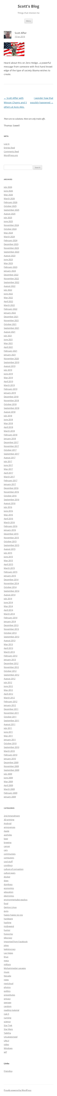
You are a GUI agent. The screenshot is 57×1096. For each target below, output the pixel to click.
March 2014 (9, 613)
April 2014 (8, 610)
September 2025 (11, 209)
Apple (6, 831)
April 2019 (8, 381)
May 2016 (8, 514)
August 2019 (9, 366)
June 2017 (8, 465)
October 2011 (10, 716)
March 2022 (9, 305)
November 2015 (11, 537)
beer (6, 838)
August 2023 (9, 255)
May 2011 (8, 735)
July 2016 (8, 507)
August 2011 (9, 724)
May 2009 (8, 781)
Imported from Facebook (16, 941)
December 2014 (11, 579)
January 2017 (10, 484)
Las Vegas (8, 953)
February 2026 (10, 202)
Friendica (8, 1071)
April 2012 (8, 693)
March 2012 (9, 697)
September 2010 (11, 747)
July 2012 (8, 682)
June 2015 (8, 556)
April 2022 (8, 301)
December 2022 (11, 274)
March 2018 (9, 430)
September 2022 (11, 282)
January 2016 (10, 530)
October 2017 (10, 450)
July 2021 (8, 335)
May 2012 (8, 690)
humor (7, 930)
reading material (11, 1010)
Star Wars (8, 1029)
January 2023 (10, 270)
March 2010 (9, 751)
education (8, 892)
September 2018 (11, 408)
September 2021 (11, 328)
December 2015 (11, 533)
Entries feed (9, 147)
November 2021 (11, 320)
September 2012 (11, 674)
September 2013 (11, 636)
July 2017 (8, 461)
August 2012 (9, 678)
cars (6, 850)
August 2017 (9, 457)
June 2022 (8, 293)
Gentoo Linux (10, 907)
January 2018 (10, 438)
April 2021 (8, 347)
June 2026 (8, 190)
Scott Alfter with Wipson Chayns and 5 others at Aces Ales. (15, 102)
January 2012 (10, 705)
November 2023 (11, 248)
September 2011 (11, 720)
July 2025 (8, 217)
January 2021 (10, 354)
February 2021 (10, 350)
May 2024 (8, 232)
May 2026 (8, 194)
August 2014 (9, 594)
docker (7, 876)
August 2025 (9, 213)
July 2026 (8, 187)
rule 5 (6, 1013)
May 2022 (8, 297)
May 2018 (8, 423)
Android (7, 823)
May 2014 (8, 606)
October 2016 (10, 495)
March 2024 (9, 236)
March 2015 (9, 568)
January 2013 (10, 659)
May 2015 (8, 560)
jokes (6, 945)
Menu (28, 21)
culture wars (9, 872)
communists (10, 853)
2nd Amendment (12, 815)
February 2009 (10, 792)
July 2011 (8, 728)
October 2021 (10, 324)
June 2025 (8, 221)
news (6, 979)
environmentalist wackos (15, 899)
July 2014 (8, 598)
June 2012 (8, 686)
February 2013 (10, 655)
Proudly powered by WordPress (17, 1090)
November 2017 (11, 446)
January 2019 (10, 392)
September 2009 (11, 770)
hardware (8, 918)
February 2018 (10, 434)
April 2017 (8, 472)
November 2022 (11, 278)
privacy (7, 998)
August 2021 (9, 331)
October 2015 (10, 541)
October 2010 (10, 743)
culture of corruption (13, 869)
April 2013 (8, 648)
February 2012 (10, 701)
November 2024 (11, 225)
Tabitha (7, 1033)
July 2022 (8, 289)
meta (6, 960)
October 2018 (10, 404)
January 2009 (10, 796)
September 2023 (11, 251)
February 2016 (10, 526)
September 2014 (11, 591)
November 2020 (11, 358)
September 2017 (11, 453)
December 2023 (11, 244)
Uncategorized (10, 1036)
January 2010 (10, 758)
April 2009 (8, 785)
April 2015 (8, 564)
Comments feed (11, 151)
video (6, 1044)
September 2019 (11, 362)
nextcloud (8, 983)
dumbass (8, 884)
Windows (8, 1048)
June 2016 (8, 510)
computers (9, 857)
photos (7, 987)
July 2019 (8, 370)
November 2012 (11, 667)
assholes (8, 834)
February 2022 (10, 309)
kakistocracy (10, 949)
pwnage (7, 1002)
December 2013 (11, 625)
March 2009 (9, 789)
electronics (9, 895)
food (6, 903)
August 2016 (9, 503)
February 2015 (10, 571)
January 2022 (10, 312)
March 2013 (9, 651)
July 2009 (8, 773)
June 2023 (8, 259)
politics (7, 991)
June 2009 (8, 777)
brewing (7, 842)
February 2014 (10, 617)
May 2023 (8, 263)
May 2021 (8, 343)
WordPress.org (11, 155)
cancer (7, 846)
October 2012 (10, 671)
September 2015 (11, 545)
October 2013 (10, 632)
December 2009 (11, 762)
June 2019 (8, 373)
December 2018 (11, 396)
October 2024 (10, 229)
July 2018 (8, 415)
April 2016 (8, 518)
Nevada (7, 975)
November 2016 (11, 491)
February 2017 (10, 480)
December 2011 (11, 709)
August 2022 (9, 286)
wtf (5, 1052)
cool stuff (8, 861)
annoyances (9, 827)
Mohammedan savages (15, 968)
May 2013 (8, 644)
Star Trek (8, 1025)
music (6, 972)
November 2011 (11, 712)
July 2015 (8, 552)
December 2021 (11, 316)
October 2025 (10, 206)
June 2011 (8, 732)
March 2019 (9, 385)
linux (6, 956)
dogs (6, 880)
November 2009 (11, 766)
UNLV (6, 1040)
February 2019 (10, 389)
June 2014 (8, 602)
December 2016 (11, 488)
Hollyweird (9, 926)
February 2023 (10, 267)
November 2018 (11, 400)
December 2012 (11, 663)
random (7, 1006)
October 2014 (10, 587)
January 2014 (10, 621)
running (7, 1017)
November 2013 (11, 629)
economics (9, 888)
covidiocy (8, 865)
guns (6, 911)
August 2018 (9, 411)
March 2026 (9, 198)
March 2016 (9, 522)
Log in (7, 143)
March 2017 (9, 476)
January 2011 (10, 739)
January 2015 (10, 575)
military (7, 964)
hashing (7, 922)
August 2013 (9, 640)
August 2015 (9, 549)
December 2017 (11, 442)
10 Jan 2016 (20, 36)
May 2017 (8, 469)
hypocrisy (8, 933)
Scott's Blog (28, 6)
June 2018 (8, 419)
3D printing (9, 819)
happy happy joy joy (13, 914)
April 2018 (8, 427)
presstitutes (9, 994)
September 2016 (11, 499)
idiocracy (8, 937)
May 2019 (8, 377)
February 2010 (10, 754)
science (7, 1021)
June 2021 (8, 339)
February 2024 (10, 240)
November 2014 (11, 583)
